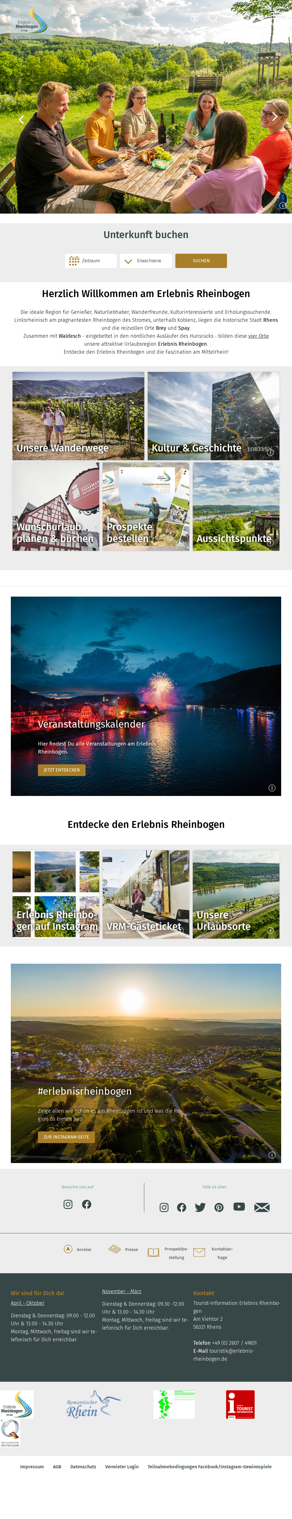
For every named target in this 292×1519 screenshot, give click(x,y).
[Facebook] (86, 1207)
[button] (274, 19)
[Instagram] (72, 1207)
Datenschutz (83, 1466)
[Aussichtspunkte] (236, 506)
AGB (57, 1466)
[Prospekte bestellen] (146, 506)
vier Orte (258, 336)
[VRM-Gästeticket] (146, 894)
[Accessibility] (194, 19)
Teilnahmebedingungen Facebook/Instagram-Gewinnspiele (210, 1466)
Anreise (84, 1249)
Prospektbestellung (176, 1253)
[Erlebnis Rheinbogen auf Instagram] (56, 894)
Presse (131, 1249)
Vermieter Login (122, 1466)
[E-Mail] (261, 1209)
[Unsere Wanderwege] (78, 416)
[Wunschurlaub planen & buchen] (56, 506)
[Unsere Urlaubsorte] (236, 894)
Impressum (32, 1466)
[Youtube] (243, 1209)
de (260, 16)
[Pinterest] (223, 1209)
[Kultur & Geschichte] (213, 416)
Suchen (201, 260)
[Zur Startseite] (31, 19)
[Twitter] (204, 1209)
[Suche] (213, 19)
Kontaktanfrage (222, 1253)
